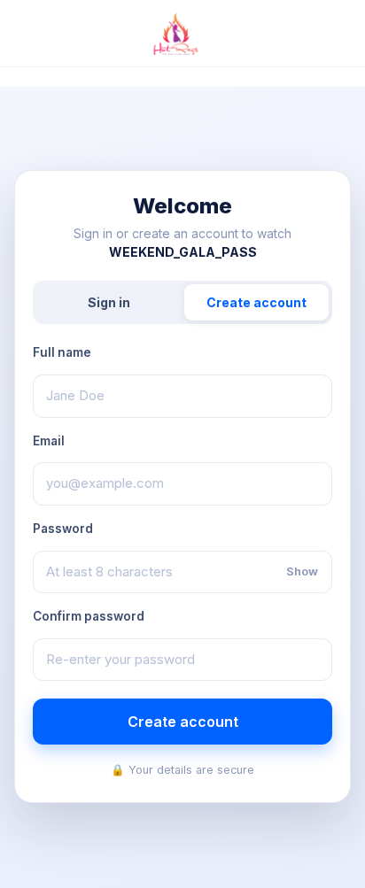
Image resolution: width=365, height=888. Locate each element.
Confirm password (88, 616)
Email (49, 441)
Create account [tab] (256, 302)
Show (302, 571)
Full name (62, 352)
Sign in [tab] (109, 302)
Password (63, 528)
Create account (183, 721)
